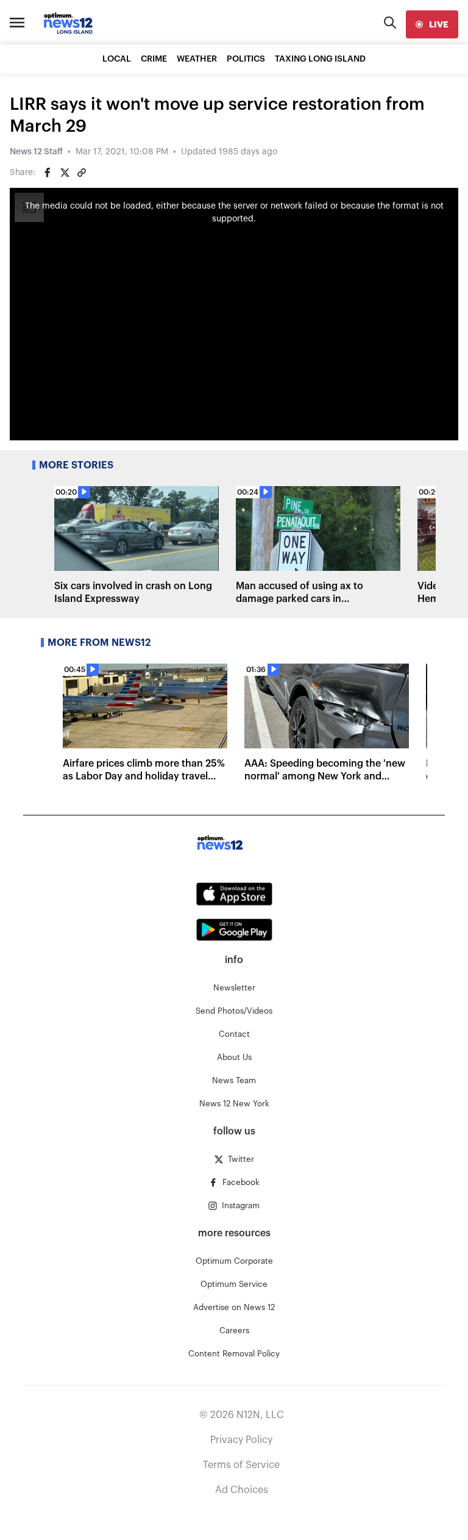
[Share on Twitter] (64, 172)
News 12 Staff (36, 152)
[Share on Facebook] (47, 172)
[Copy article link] (82, 172)
